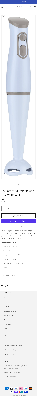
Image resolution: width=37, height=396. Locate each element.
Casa (5, 302)
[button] (2, 7)
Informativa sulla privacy (12, 350)
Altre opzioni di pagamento (18, 226)
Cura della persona (10, 311)
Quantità (4, 205)
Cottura (6, 307)
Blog (5, 328)
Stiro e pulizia (8, 315)
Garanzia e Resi (9, 354)
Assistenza (7, 341)
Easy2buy (16, 395)
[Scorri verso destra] (23, 185)
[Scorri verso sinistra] (14, 185)
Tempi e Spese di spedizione (13, 345)
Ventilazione (8, 324)
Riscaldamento (9, 320)
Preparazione (8, 298)
